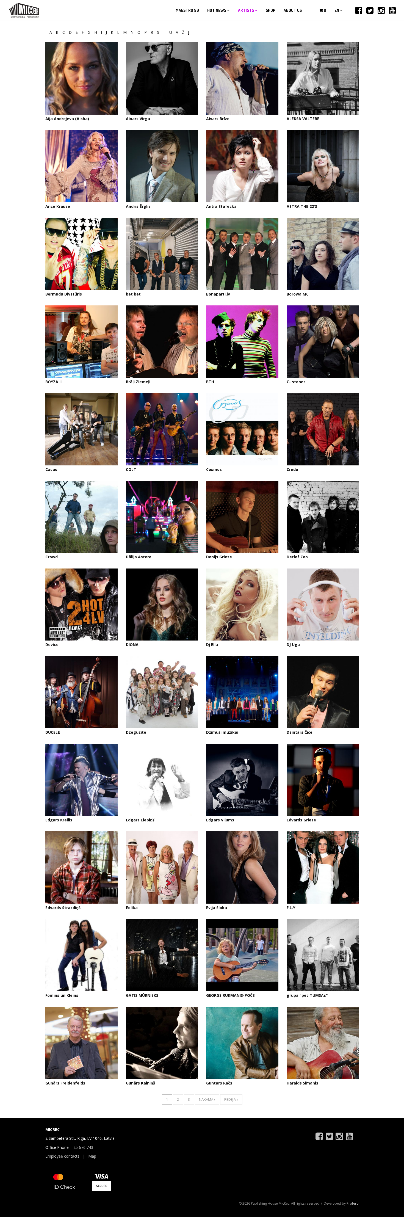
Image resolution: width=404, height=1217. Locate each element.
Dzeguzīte (136, 732)
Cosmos (214, 469)
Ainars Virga (138, 118)
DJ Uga (293, 644)
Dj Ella (212, 644)
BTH (210, 381)
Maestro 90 (187, 10)
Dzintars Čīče (299, 732)
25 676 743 (83, 1147)
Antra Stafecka (221, 206)
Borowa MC (298, 294)
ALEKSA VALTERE (303, 118)
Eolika (132, 907)
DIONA (132, 644)
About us (293, 10)
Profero (353, 1203)
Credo (292, 469)
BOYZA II (53, 381)
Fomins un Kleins (61, 995)
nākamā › (207, 1099)
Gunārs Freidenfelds (65, 1083)
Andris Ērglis (138, 206)
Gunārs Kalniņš (140, 1083)
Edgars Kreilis (58, 820)
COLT (131, 469)
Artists (246, 10)
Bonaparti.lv (218, 294)
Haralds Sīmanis (302, 1083)
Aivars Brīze (217, 118)
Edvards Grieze (301, 820)
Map (92, 1156)
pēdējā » (231, 1099)
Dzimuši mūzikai (222, 732)
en (337, 10)
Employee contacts (62, 1156)
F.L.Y (291, 907)
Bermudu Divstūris (63, 294)
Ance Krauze (57, 206)
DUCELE (52, 732)
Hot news (217, 10)
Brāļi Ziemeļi (138, 381)
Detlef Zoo (297, 556)
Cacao (51, 469)
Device (52, 644)
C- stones (296, 381)
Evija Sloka (216, 907)
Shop (270, 10)
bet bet (133, 294)
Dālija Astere (138, 556)
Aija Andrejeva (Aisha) (67, 118)
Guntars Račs (219, 1083)
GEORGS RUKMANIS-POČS (230, 995)
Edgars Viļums (220, 820)
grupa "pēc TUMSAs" (307, 995)
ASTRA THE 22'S (302, 206)
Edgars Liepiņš (140, 820)
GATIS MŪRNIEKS (142, 995)
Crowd (51, 556)
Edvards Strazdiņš (63, 907)
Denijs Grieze (219, 556)
